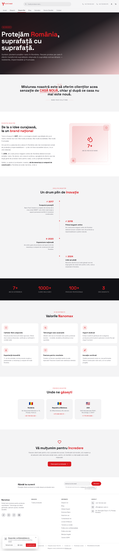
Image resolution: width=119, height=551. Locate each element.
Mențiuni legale (66, 534)
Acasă (5, 10)
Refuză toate (9, 545)
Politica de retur (66, 531)
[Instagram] (9, 515)
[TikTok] (3, 515)
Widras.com (68, 548)
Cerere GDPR (65, 537)
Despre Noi (21, 10)
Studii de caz (65, 515)
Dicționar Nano (65, 512)
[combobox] (47, 4)
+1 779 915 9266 (87, 416)
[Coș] (116, 4)
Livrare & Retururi (66, 521)
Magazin (12, 10)
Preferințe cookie (79, 545)
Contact (59, 10)
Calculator (37, 10)
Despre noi (64, 502)
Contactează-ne (66, 518)
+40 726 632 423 (30, 416)
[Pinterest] (19, 515)
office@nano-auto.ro (101, 507)
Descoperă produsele (58, 464)
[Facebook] (14, 515)
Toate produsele (36, 502)
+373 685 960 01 (58, 414)
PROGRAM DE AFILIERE (93, 545)
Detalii (10, 541)
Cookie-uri (67, 545)
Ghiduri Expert (65, 509)
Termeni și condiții (67, 525)
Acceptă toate (31, 545)
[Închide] (35, 537)
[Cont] (111, 4)
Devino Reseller (48, 10)
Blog (29, 10)
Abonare (96, 483)
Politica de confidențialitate (88, 487)
